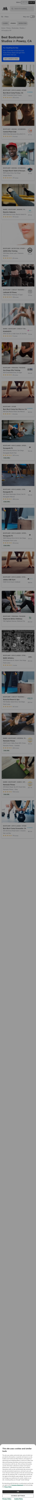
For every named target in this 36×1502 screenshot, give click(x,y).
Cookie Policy (18, 1499)
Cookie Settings (18, 1496)
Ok (18, 1491)
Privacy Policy (8, 1487)
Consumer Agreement (17, 1485)
